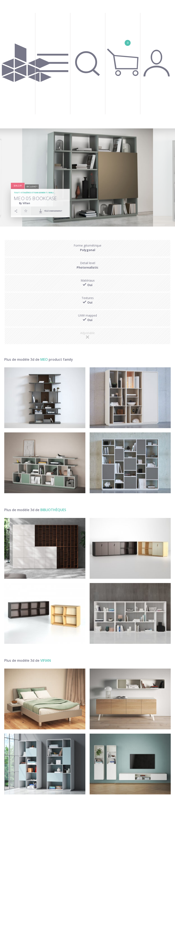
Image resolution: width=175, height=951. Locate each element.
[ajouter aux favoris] (25, 210)
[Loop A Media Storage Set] (130, 764)
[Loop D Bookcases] (44, 764)
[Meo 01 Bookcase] (130, 462)
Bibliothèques (56, 192)
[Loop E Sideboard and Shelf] (130, 699)
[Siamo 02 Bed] (44, 699)
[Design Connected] (27, 64)
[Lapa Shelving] (44, 613)
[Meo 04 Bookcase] (44, 397)
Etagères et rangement (34, 192)
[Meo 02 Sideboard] (44, 462)
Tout (16, 192)
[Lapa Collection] (130, 548)
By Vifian (24, 203)
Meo (44, 359)
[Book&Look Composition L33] (44, 548)
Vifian (45, 660)
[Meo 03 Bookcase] (130, 397)
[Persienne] (130, 613)
